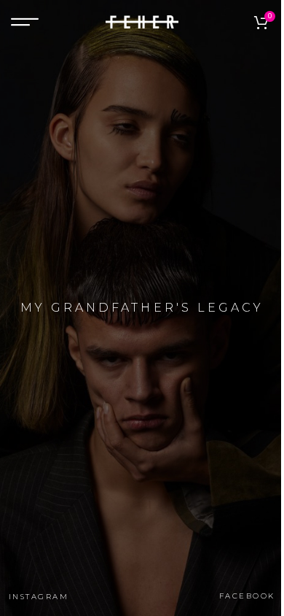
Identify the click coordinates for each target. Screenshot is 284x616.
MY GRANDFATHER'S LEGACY (142, 308)
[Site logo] (142, 21)
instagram (38, 597)
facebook (247, 596)
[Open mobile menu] (25, 21)
